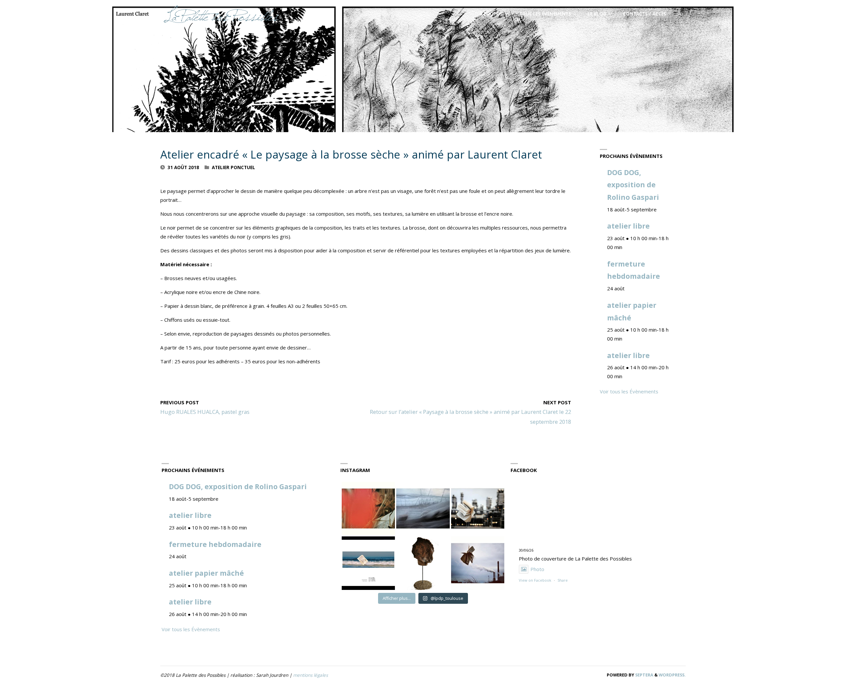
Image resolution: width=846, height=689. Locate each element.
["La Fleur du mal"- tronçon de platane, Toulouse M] (422, 563)
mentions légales (310, 675)
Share (563, 580)
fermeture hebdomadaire (215, 544)
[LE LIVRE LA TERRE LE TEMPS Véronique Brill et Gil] (368, 563)
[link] (679, 14)
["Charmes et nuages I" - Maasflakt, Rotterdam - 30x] (477, 563)
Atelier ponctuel (233, 167)
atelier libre (628, 226)
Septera (643, 675)
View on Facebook (535, 580)
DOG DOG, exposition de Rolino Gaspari (633, 185)
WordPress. (672, 675)
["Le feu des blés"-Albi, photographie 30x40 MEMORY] (368, 508)
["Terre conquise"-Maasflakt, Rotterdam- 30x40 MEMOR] (477, 508)
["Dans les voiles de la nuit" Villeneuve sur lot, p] (422, 508)
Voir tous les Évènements (629, 391)
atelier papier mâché (206, 573)
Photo (537, 569)
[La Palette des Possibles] (221, 14)
